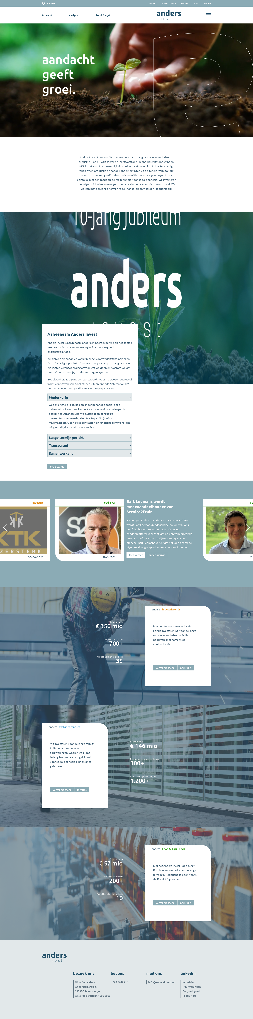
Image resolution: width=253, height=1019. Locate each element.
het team (184, 3)
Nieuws (196, 3)
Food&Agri (189, 995)
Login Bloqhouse (169, 3)
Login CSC (153, 3)
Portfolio (185, 667)
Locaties (82, 789)
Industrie (188, 982)
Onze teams (57, 466)
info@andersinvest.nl (161, 982)
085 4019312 (120, 982)
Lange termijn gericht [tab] (66, 438)
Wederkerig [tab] (58, 397)
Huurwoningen (192, 986)
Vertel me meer (165, 667)
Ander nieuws (157, 555)
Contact (207, 3)
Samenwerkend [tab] (61, 453)
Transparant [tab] (59, 445)
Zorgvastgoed (191, 991)
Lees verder (136, 555)
